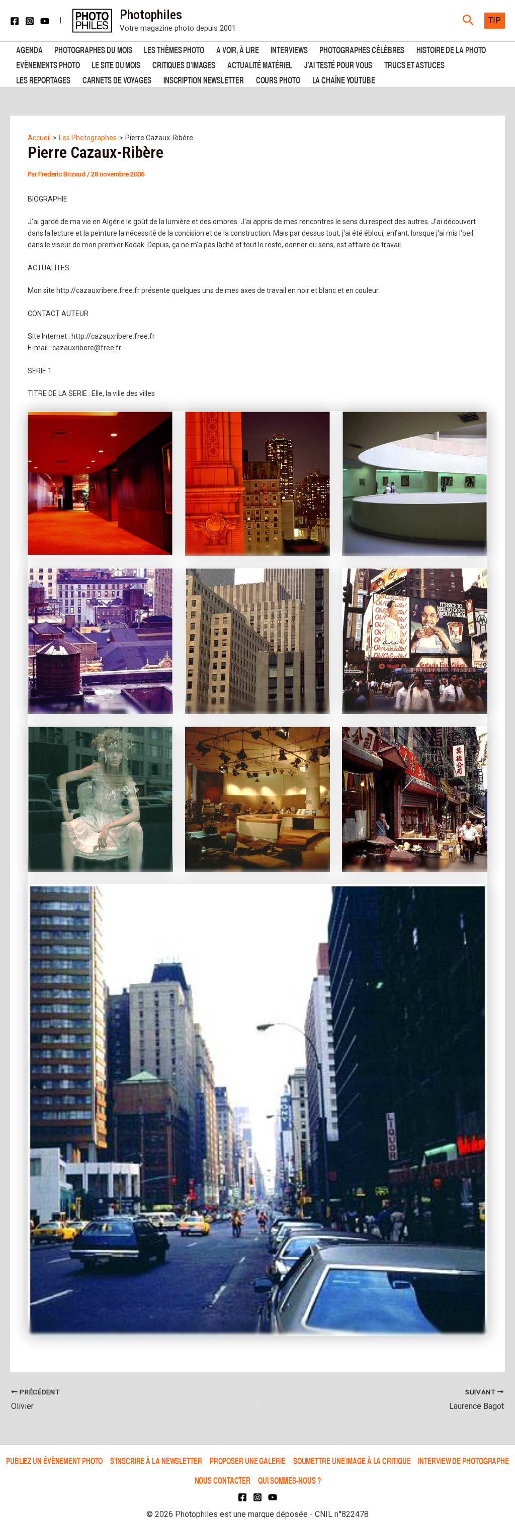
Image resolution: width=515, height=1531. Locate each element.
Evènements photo (47, 64)
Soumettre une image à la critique (352, 1461)
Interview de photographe (463, 1461)
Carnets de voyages (116, 79)
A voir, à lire (237, 49)
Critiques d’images (183, 64)
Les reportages (43, 79)
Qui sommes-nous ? (289, 1480)
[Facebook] (14, 21)
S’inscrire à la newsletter (156, 1461)
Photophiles (151, 14)
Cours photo (278, 79)
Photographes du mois (93, 49)
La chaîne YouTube (343, 79)
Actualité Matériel (259, 64)
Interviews (289, 49)
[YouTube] (44, 21)
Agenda (29, 49)
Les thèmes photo (174, 49)
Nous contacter (223, 1480)
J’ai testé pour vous (338, 64)
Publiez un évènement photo (54, 1461)
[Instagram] (29, 21)
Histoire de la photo (451, 49)
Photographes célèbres (361, 49)
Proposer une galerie (248, 1461)
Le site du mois (116, 64)
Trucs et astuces (414, 64)
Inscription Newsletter (203, 79)
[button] (468, 20)
